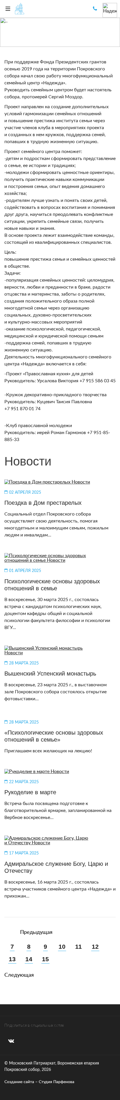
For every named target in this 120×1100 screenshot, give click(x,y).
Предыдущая (35, 932)
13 (12, 959)
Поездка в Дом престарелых (43, 503)
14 (28, 959)
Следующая (19, 975)
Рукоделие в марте (30, 792)
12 (95, 947)
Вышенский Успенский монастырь (50, 673)
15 (45, 959)
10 (62, 947)
